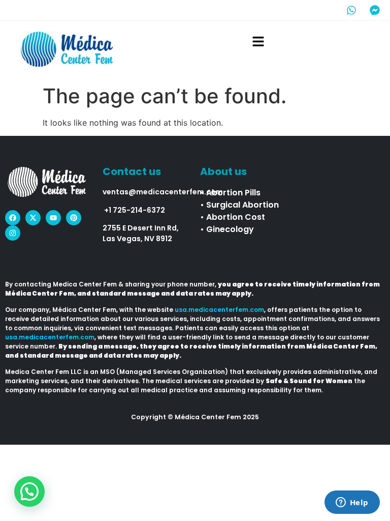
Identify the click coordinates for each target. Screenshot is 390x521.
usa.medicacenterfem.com (219, 309)
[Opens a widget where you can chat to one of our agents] (352, 503)
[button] (258, 42)
